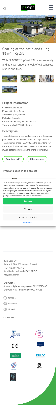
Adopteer (28, 201)
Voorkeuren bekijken (28, 217)
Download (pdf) (13, 159)
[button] (51, 7)
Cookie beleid (26, 222)
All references (37, 159)
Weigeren (28, 209)
